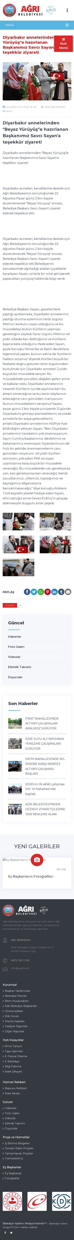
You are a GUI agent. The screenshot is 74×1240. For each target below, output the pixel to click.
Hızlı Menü (63, 46)
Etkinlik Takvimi (19, 667)
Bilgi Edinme (13, 1066)
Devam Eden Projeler (19, 1148)
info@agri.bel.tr (20, 968)
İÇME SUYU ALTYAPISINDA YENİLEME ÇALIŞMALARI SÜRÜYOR (44, 743)
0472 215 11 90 (20, 960)
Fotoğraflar (12, 1178)
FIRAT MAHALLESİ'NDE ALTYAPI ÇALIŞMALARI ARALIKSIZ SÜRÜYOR (42, 723)
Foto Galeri (16, 647)
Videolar (14, 657)
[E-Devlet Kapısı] (37, 1201)
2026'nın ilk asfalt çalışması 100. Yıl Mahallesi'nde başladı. (45, 789)
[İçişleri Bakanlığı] (12, 1201)
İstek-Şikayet (13, 1071)
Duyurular (15, 677)
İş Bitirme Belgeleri (17, 1143)
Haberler (14, 636)
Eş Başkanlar (13, 1173)
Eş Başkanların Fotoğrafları (30, 876)
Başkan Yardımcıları (17, 990)
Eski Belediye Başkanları (21, 1006)
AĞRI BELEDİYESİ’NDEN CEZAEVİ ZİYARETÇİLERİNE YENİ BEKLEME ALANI (45, 809)
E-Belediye (12, 1061)
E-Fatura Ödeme (16, 1056)
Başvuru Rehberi (16, 1088)
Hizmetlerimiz (14, 1158)
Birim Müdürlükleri (17, 1001)
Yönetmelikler (14, 1011)
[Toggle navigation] (67, 10)
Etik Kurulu (12, 1016)
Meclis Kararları (14, 1021)
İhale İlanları (12, 1093)
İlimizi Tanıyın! (13, 1046)
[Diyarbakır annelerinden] (18, 521)
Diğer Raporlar (14, 1031)
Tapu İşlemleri (14, 1051)
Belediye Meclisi (15, 995)
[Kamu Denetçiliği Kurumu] (61, 1201)
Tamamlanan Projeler (19, 1153)
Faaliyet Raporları (16, 1026)
